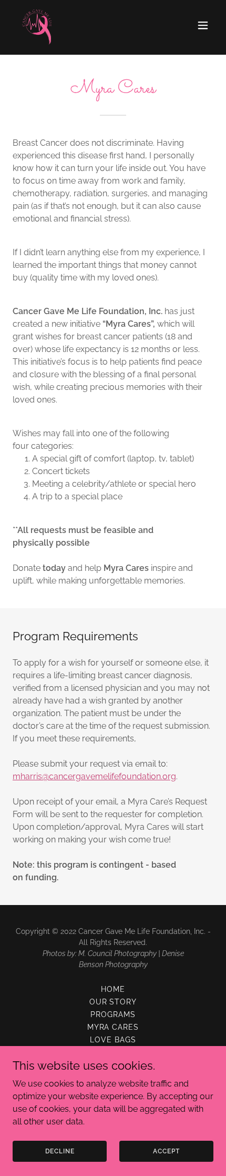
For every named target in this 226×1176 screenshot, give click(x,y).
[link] (38, 25)
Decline (60, 1150)
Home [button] (113, 989)
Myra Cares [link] (113, 1027)
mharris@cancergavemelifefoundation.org (94, 776)
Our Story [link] (113, 1002)
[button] (202, 25)
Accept (166, 1150)
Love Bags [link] (113, 1040)
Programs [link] (113, 1014)
